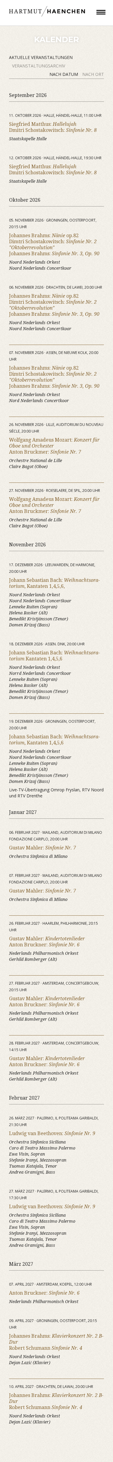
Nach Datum (64, 74)
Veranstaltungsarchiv (38, 66)
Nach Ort (93, 74)
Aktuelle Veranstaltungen (41, 57)
